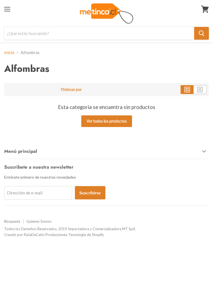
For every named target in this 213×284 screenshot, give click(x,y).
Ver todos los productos (107, 121)
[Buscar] (201, 33)
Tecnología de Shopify (86, 234)
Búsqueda (12, 221)
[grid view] (187, 89)
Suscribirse (90, 192)
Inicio (9, 52)
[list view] (200, 89)
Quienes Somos (39, 221)
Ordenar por (71, 89)
